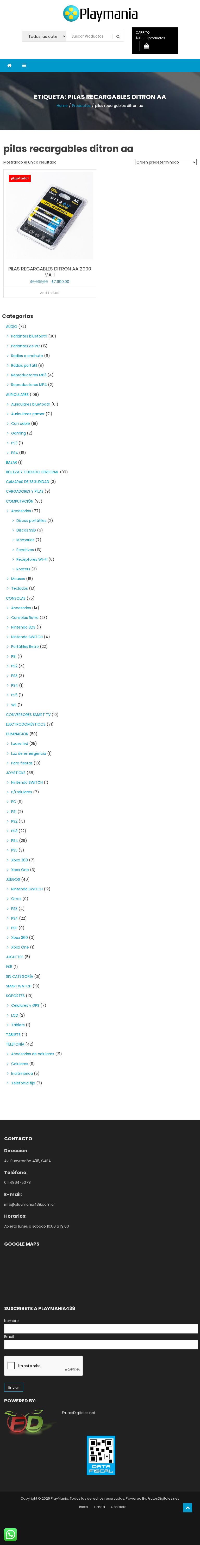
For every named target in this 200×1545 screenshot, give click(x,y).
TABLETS (13, 1034)
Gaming (18, 433)
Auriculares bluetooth (30, 404)
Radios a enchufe (27, 355)
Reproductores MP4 (29, 384)
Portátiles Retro (25, 646)
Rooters (23, 569)
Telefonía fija (23, 1083)
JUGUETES (14, 956)
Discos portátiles (31, 520)
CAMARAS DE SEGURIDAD (27, 481)
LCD (14, 1015)
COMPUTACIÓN (19, 501)
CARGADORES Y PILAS (24, 491)
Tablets (18, 1025)
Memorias (25, 539)
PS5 (14, 695)
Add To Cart (49, 293)
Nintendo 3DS (23, 627)
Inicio (83, 1507)
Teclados (19, 588)
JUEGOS (13, 879)
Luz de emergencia (28, 753)
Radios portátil (24, 365)
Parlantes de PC (25, 346)
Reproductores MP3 (28, 375)
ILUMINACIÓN (17, 734)
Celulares (19, 1063)
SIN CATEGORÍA (19, 976)
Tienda (99, 1507)
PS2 (14, 666)
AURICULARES (17, 394)
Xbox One (20, 869)
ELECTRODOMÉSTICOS (26, 724)
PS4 (14, 452)
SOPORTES (15, 995)
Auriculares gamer (28, 414)
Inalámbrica (22, 1073)
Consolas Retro (25, 617)
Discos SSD (26, 530)
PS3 (14, 443)
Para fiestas (22, 763)
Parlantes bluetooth (29, 336)
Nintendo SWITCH (27, 636)
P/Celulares (21, 792)
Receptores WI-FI (31, 559)
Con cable (20, 423)
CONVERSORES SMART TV (28, 714)
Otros (16, 898)
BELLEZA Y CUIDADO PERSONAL (32, 472)
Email (9, 1336)
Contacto (118, 1507)
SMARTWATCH (19, 986)
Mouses (18, 578)
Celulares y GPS (25, 1005)
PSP (14, 928)
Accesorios (21, 511)
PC (13, 801)
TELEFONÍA (15, 1044)
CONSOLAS (16, 598)
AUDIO (11, 326)
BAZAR (11, 462)
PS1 (13, 656)
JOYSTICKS (16, 772)
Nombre (11, 1320)
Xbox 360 (19, 860)
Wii (13, 705)
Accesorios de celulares (32, 1054)
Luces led (19, 743)
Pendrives (25, 549)
